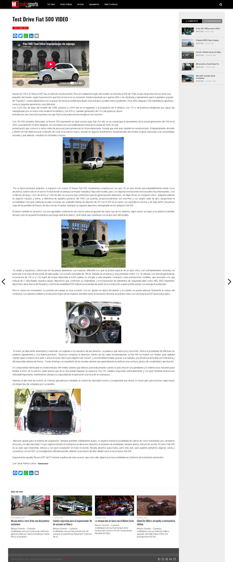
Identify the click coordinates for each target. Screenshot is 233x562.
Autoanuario (43, 464)
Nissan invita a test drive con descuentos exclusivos (30, 522)
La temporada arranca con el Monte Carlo (114, 521)
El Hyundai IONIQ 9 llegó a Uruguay (207, 40)
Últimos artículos (213, 21)
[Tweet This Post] (30, 509)
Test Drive (51, 4)
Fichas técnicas (66, 4)
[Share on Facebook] (25, 509)
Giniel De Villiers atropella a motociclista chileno (156, 522)
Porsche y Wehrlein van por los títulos (208, 52)
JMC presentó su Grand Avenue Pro (207, 64)
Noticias (80, 4)
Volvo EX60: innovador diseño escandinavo (205, 77)
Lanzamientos (94, 4)
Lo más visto (193, 21)
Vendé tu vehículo (111, 4)
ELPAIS (65, 559)
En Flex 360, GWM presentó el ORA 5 (208, 28)
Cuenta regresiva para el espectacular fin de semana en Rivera (72, 522)
